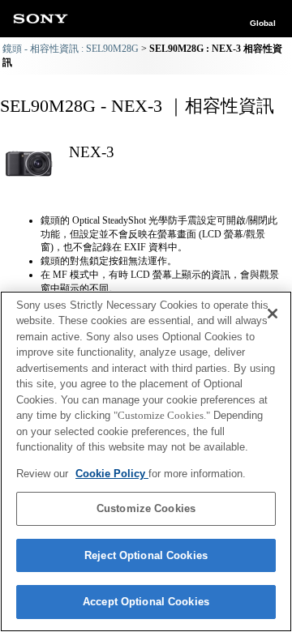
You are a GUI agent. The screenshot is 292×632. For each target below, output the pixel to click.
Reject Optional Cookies (146, 555)
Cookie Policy (111, 474)
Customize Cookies (146, 508)
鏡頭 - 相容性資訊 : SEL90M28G (70, 48)
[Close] (272, 313)
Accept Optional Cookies (146, 602)
